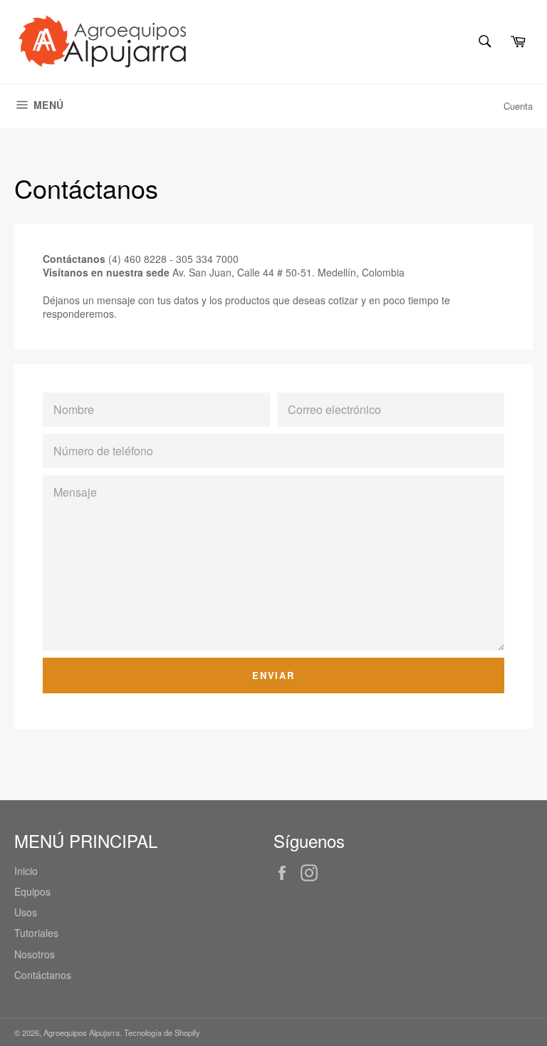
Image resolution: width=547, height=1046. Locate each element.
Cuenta (518, 106)
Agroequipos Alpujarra (81, 1032)
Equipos (32, 891)
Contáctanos (42, 975)
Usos (25, 912)
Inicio (26, 871)
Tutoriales (36, 933)
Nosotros (34, 954)
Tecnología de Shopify (162, 1032)
